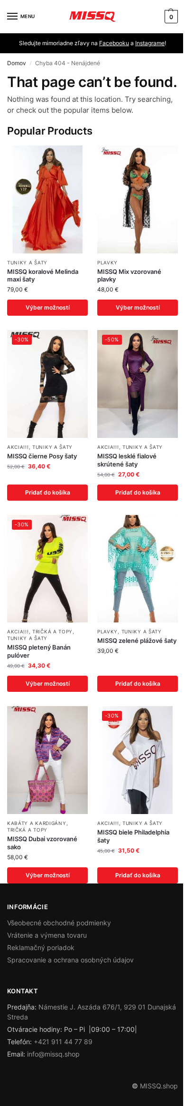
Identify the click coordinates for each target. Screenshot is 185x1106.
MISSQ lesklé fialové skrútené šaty (127, 460)
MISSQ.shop (159, 1086)
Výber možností (48, 307)
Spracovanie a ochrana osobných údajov (70, 960)
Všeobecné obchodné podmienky (59, 923)
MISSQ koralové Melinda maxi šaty (42, 275)
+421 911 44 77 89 (63, 1042)
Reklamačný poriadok (40, 947)
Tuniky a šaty (27, 262)
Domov (16, 63)
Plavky (107, 262)
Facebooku (114, 43)
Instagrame (150, 43)
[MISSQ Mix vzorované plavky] (137, 199)
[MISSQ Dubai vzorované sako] (47, 760)
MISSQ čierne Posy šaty (42, 456)
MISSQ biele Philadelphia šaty (133, 836)
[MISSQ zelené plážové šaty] (137, 569)
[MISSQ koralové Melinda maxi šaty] (47, 199)
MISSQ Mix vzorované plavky (129, 275)
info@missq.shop (53, 1054)
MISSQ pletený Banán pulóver (39, 651)
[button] (170, 16)
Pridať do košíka (47, 492)
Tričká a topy (52, 631)
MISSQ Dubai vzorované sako (42, 843)
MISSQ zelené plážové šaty (136, 640)
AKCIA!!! (18, 447)
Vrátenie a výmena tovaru (47, 935)
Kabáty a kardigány (36, 823)
